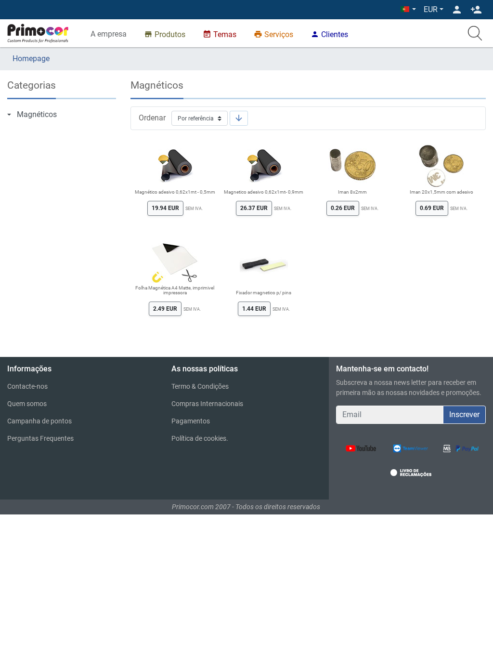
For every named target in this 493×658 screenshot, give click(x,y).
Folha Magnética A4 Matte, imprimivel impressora (174, 290)
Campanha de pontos (39, 421)
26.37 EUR (254, 208)
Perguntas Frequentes (40, 438)
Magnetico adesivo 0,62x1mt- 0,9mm (263, 192)
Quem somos (27, 404)
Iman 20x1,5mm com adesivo (441, 192)
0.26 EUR (343, 208)
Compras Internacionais (207, 404)
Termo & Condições (200, 386)
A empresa (109, 34)
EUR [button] (431, 9)
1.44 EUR (254, 308)
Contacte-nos (27, 386)
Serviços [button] (273, 34)
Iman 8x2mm (352, 192)
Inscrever (464, 414)
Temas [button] (219, 34)
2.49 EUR (165, 308)
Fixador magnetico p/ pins (263, 293)
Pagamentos (190, 421)
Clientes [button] (329, 34)
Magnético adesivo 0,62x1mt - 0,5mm (175, 192)
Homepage (31, 58)
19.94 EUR (165, 208)
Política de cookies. (199, 438)
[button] (408, 9)
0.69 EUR (432, 208)
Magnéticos (37, 114)
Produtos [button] (164, 34)
